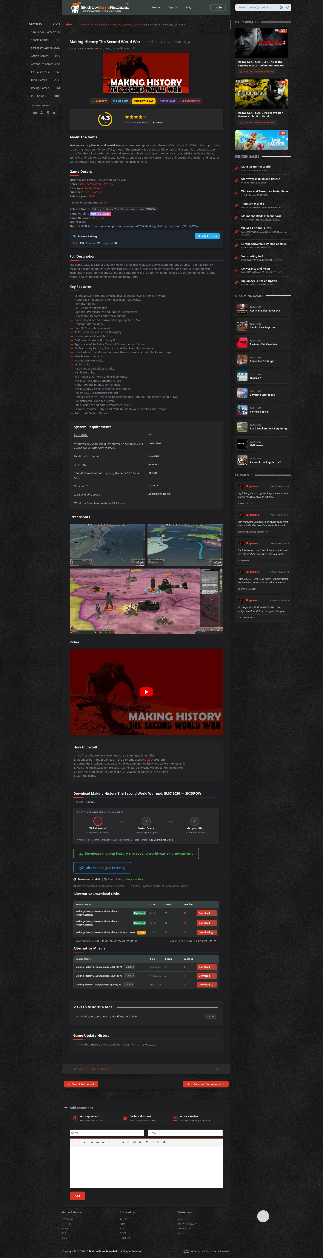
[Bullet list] (110, 1142)
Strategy (107, 184)
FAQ (188, 7)
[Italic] (79, 1142)
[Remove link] (134, 1142)
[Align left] (92, 1142)
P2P (122, 1228)
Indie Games (45, 80)
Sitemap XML (184, 1228)
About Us (182, 1219)
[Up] (263, 1216)
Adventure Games (45, 64)
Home (156, 7)
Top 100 (173, 7)
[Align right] (103, 1142)
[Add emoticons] (123, 1142)
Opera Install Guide (163, 839)
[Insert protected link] (140, 1142)
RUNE (65, 1228)
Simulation (94, 184)
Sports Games (45, 40)
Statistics (182, 1233)
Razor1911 (125, 1237)
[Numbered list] (116, 1142)
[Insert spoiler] (158, 1142)
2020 (92, 196)
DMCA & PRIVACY (186, 1224)
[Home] (69, 24)
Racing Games (45, 88)
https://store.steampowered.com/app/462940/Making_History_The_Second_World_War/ (143, 226)
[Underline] (84, 1142)
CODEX (81, 48)
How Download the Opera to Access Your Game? (162, 886)
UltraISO (147, 759)
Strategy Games (45, 48)
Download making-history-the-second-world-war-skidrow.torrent (139, 853)
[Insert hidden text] (164, 1142)
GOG (64, 1237)
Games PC (44, 23)
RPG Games (45, 96)
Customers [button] (184, 1212)
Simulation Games (45, 32)
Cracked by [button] (127, 1212)
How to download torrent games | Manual (100, 886)
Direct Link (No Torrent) (105, 867)
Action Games (45, 56)
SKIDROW (98, 218)
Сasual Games (45, 72)
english (103, 202)
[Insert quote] (147, 1142)
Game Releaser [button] (72, 1212)
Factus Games (93, 188)
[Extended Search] (281, 7)
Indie (82, 184)
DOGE (123, 1233)
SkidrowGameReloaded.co (104, 1251)
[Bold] (73, 1142)
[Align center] (97, 1142)
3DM (122, 1224)
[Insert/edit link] (129, 1142)
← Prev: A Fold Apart (81, 1084)
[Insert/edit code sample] (153, 1142)
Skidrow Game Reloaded (93, 24)
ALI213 (123, 1219)
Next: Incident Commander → (205, 1084)
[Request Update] (217, 1069)
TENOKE (66, 1224)
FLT (64, 1233)
